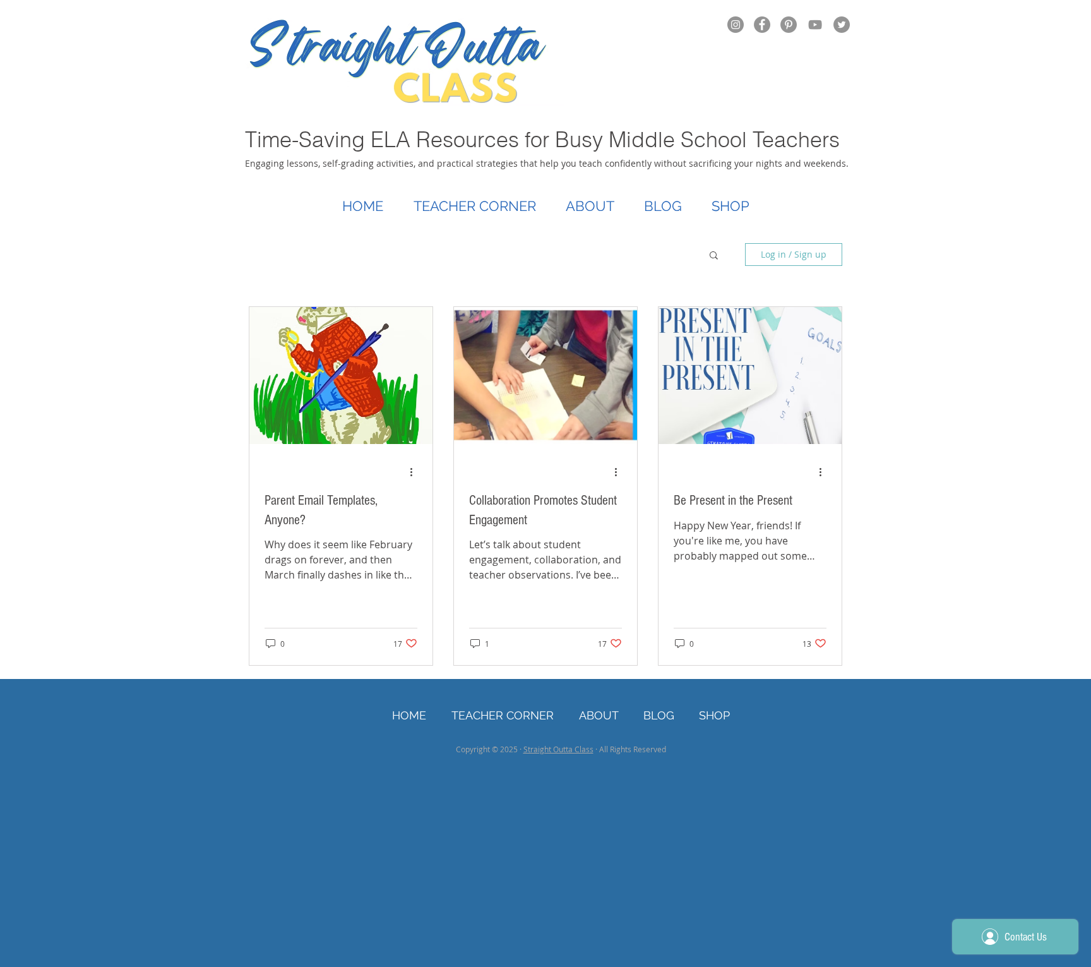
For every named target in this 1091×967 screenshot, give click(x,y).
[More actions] (415, 472)
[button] (714, 256)
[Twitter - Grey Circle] (841, 24)
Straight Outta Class (558, 749)
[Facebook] (762, 24)
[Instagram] (735, 24)
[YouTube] (815, 24)
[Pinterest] (788, 24)
